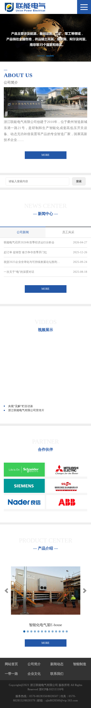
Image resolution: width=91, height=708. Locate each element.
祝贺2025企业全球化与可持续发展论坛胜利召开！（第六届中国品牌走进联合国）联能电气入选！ (33, 261)
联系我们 (56, 674)
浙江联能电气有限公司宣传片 (26, 410)
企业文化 (34, 674)
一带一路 (11, 674)
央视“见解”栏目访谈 (20, 406)
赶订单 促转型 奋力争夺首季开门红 (25, 252)
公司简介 (34, 664)
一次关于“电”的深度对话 (19, 271)
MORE (45, 154)
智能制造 (79, 664)
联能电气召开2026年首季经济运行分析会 (29, 242)
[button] (6, 590)
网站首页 (11, 664)
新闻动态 (56, 664)
